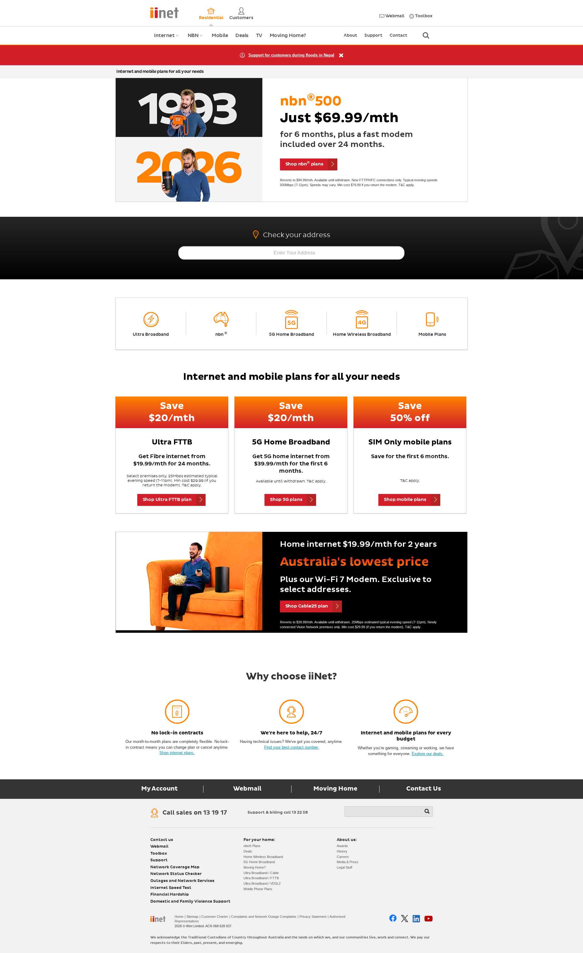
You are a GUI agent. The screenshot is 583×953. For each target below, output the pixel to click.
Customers (241, 18)
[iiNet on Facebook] (393, 918)
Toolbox (423, 16)
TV (259, 35)
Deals (242, 35)
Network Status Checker (176, 874)
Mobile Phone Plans (258, 889)
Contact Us (423, 788)
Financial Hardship (169, 895)
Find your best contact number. (291, 747)
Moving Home (335, 788)
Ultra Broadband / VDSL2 (262, 883)
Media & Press (347, 862)
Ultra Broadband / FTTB (261, 878)
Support (373, 35)
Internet (167, 39)
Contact (398, 35)
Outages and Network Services (182, 881)
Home (179, 916)
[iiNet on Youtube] (428, 918)
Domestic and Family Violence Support (190, 902)
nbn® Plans (252, 846)
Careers (343, 857)
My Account (159, 788)
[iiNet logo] (164, 12)
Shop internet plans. (177, 752)
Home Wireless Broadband (263, 857)
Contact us (161, 840)
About (350, 35)
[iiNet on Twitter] (404, 918)
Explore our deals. (428, 753)
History (342, 851)
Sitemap (192, 916)
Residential (211, 18)
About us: (347, 840)
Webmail (394, 16)
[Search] (427, 811)
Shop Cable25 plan (306, 606)
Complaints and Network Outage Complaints (263, 916)
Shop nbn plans (304, 163)
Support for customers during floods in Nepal (291, 55)
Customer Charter (214, 916)
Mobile (220, 35)
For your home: (259, 840)
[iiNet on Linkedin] (416, 918)
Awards (342, 846)
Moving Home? (288, 35)
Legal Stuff (344, 867)
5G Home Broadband (259, 862)
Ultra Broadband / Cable (261, 873)
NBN (196, 39)
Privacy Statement (312, 916)
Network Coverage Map (174, 867)
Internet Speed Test (170, 888)
